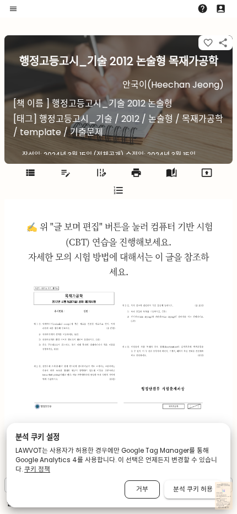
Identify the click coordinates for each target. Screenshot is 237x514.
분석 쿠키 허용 (193, 489)
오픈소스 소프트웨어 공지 (223, 507)
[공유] (223, 42)
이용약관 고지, (227, 504)
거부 (142, 489)
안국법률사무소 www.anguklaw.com (221, 493)
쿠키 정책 (37, 469)
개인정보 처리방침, (220, 504)
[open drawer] (13, 8)
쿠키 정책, (218, 506)
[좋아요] (208, 42)
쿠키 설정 (222, 506)
